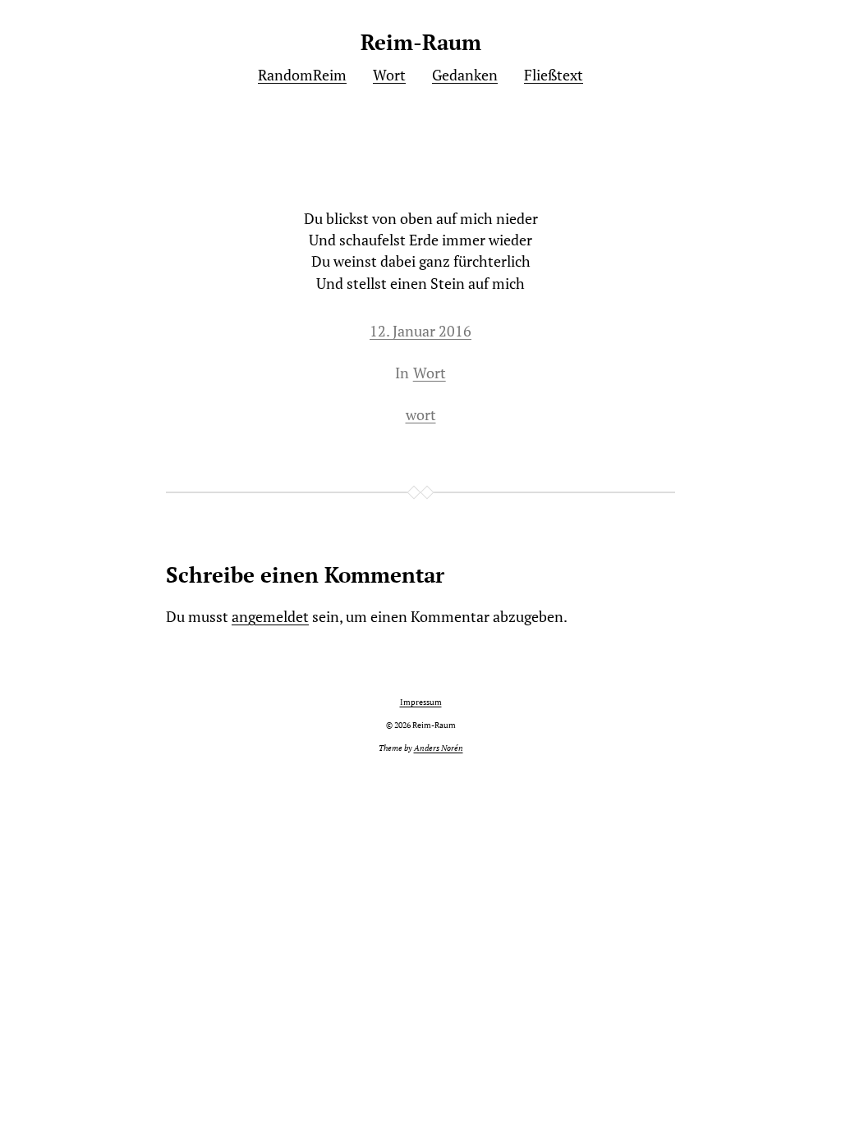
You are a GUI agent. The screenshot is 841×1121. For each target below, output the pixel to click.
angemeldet (270, 616)
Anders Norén (438, 748)
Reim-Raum (421, 42)
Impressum (421, 702)
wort (421, 414)
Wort (429, 373)
